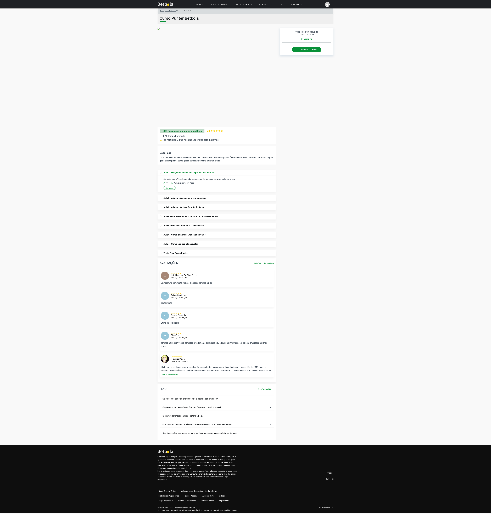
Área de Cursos (170, 11)
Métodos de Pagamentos (169, 496)
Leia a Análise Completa (169, 374)
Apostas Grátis (244, 4)
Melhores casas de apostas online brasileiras (199, 491)
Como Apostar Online (167, 491)
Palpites (263, 4)
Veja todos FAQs (265, 389)
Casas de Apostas (219, 4)
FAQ (163, 389)
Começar (169, 188)
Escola (199, 4)
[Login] (327, 4)
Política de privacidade (187, 501)
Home (162, 11)
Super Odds (297, 4)
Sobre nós (223, 496)
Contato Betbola (207, 501)
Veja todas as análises (264, 263)
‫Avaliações (169, 263)
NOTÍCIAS (279, 4)
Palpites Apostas (191, 496)
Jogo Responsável (166, 501)
